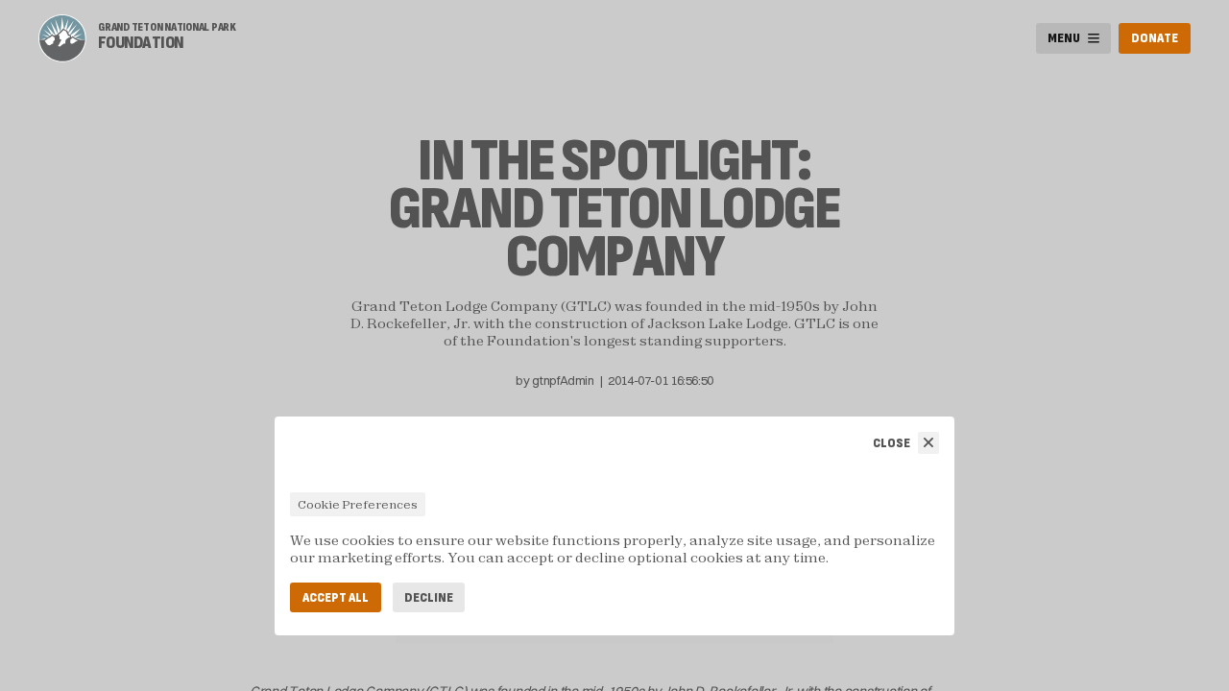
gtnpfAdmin (562, 380)
